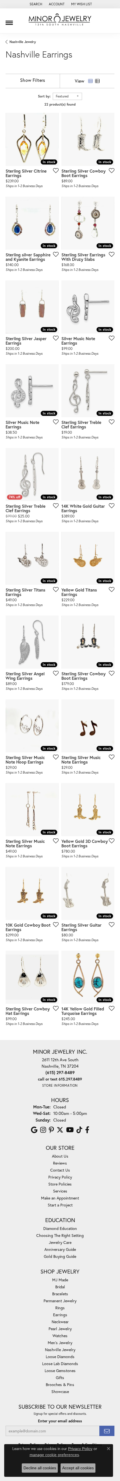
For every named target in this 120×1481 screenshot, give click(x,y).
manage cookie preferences (54, 1455)
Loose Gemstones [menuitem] (60, 1370)
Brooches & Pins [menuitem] (60, 1384)
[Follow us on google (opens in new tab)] (34, 1130)
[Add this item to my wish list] (54, 170)
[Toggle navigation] (9, 20)
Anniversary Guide (60, 1249)
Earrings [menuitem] (60, 1314)
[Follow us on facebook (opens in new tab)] (87, 1130)
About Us (60, 1156)
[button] (35, 4)
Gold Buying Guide (60, 1256)
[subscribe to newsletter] (106, 1431)
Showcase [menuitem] (60, 1391)
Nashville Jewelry (22, 42)
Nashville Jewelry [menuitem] (60, 1349)
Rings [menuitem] (60, 1307)
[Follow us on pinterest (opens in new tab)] (51, 1130)
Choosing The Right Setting (60, 1235)
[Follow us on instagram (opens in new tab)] (43, 1130)
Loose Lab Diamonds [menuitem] (60, 1363)
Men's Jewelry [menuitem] (60, 1342)
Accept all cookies (78, 1468)
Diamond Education (60, 1228)
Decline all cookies (39, 1468)
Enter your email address (60, 1420)
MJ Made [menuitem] (60, 1279)
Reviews (60, 1163)
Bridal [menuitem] (60, 1286)
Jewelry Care (60, 1242)
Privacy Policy (60, 1177)
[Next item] (108, 139)
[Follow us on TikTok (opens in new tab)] (79, 1130)
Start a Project (60, 1205)
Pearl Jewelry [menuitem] (60, 1328)
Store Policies (60, 1184)
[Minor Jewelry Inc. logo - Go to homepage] (60, 20)
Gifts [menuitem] (60, 1377)
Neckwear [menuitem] (60, 1321)
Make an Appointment (60, 1198)
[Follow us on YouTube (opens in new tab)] (70, 1130)
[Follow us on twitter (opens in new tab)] (60, 1130)
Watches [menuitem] (60, 1335)
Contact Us (60, 1170)
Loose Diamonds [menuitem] (60, 1356)
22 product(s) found (60, 104)
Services (60, 1191)
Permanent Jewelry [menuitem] (60, 1300)
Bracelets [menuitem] (60, 1293)
